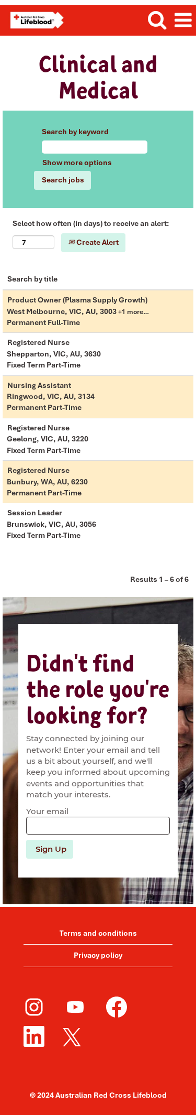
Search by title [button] (32, 279)
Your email (47, 811)
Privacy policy (98, 955)
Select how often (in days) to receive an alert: (91, 223)
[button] (183, 20)
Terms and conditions (98, 933)
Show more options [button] (77, 162)
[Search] (157, 20)
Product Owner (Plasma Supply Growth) (77, 300)
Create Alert (97, 242)
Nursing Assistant (39, 385)
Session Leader (34, 512)
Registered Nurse (38, 342)
